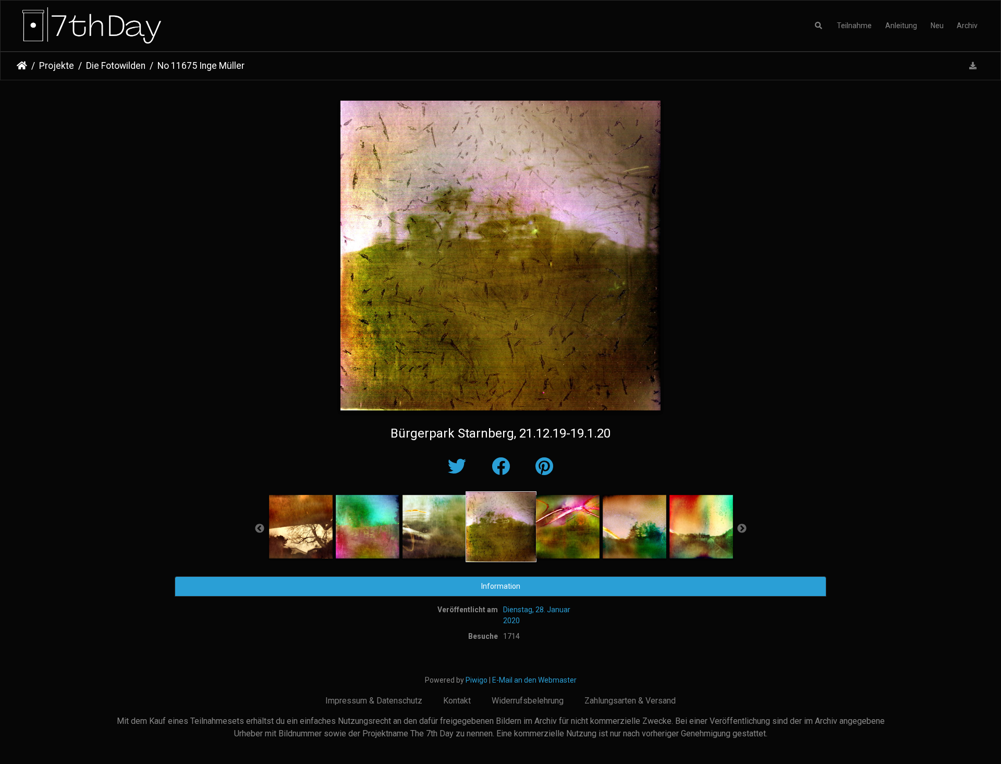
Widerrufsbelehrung (528, 701)
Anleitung (901, 25)
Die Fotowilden (115, 65)
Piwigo (476, 680)
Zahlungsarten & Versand (630, 701)
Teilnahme (854, 25)
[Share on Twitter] (459, 467)
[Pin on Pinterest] (544, 467)
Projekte (56, 65)
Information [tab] (500, 586)
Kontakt (457, 701)
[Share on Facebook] (503, 467)
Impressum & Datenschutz (373, 701)
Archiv (967, 25)
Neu (937, 25)
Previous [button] (259, 529)
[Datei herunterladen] (973, 66)
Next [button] (742, 529)
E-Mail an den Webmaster (534, 680)
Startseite (22, 65)
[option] (300, 526)
